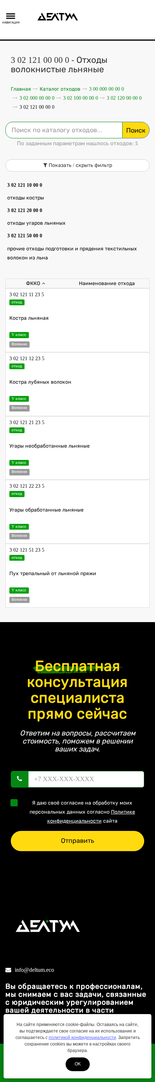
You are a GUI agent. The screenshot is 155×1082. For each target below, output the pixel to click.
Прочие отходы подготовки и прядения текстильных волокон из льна (72, 253)
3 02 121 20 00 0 (24, 210)
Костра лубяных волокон (40, 382)
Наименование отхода (107, 283)
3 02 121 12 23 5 (26, 358)
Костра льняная (29, 318)
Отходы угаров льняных (36, 223)
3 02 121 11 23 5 (26, 294)
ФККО (33, 283)
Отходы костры (25, 198)
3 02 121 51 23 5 (26, 550)
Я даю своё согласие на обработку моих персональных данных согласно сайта (82, 812)
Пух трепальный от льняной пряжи (52, 573)
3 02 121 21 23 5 (26, 422)
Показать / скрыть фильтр (79, 165)
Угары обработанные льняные (46, 510)
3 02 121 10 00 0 (24, 185)
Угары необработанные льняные (49, 446)
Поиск (136, 130)
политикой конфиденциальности (82, 1037)
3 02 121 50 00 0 (24, 235)
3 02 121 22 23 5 (26, 486)
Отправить (77, 840)
